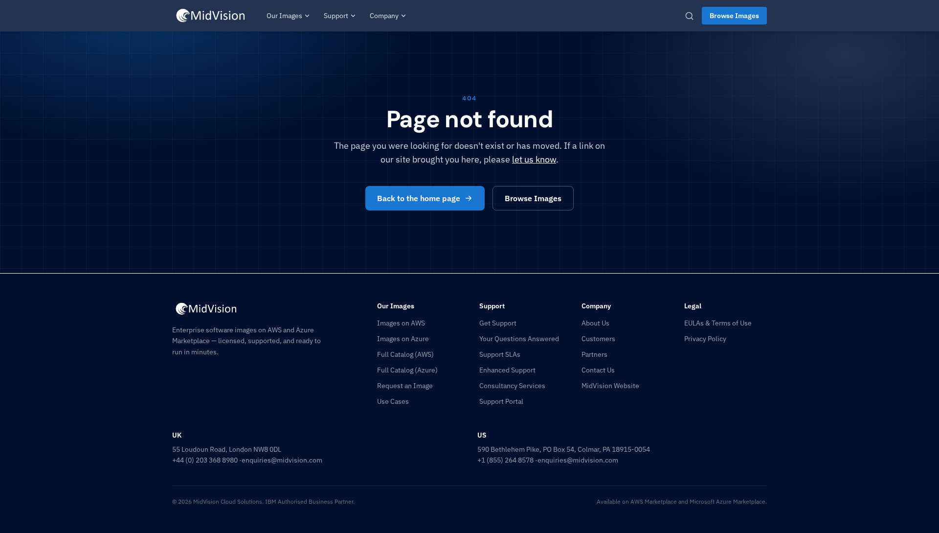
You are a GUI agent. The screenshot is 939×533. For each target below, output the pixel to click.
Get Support (497, 323)
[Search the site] (689, 15)
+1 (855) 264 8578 (505, 460)
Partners (594, 354)
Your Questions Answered (519, 338)
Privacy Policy (705, 338)
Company (384, 15)
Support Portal (501, 401)
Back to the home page (418, 198)
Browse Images (734, 15)
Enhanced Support (507, 370)
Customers (598, 338)
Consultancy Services (512, 385)
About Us (595, 323)
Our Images (284, 15)
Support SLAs (499, 354)
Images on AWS (401, 323)
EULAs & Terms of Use (718, 323)
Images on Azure (403, 338)
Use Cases (393, 401)
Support (336, 15)
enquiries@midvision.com (282, 460)
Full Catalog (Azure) (407, 370)
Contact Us (598, 370)
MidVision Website (610, 385)
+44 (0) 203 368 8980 (205, 460)
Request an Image (405, 385)
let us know (534, 159)
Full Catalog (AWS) (405, 354)
